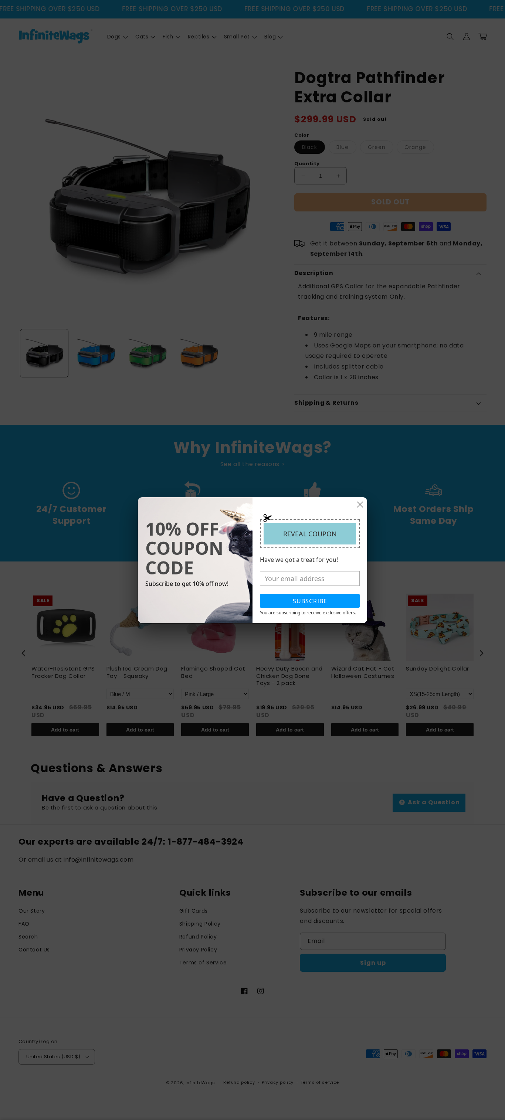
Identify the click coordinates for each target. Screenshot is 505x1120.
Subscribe (310, 601)
